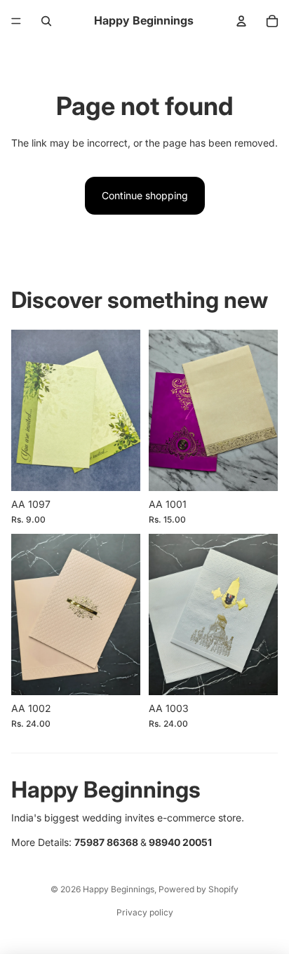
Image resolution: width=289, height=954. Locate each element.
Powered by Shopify (198, 889)
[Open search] (46, 21)
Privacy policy (144, 912)
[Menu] (16, 21)
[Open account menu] (241, 21)
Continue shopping (145, 195)
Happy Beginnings (118, 889)
